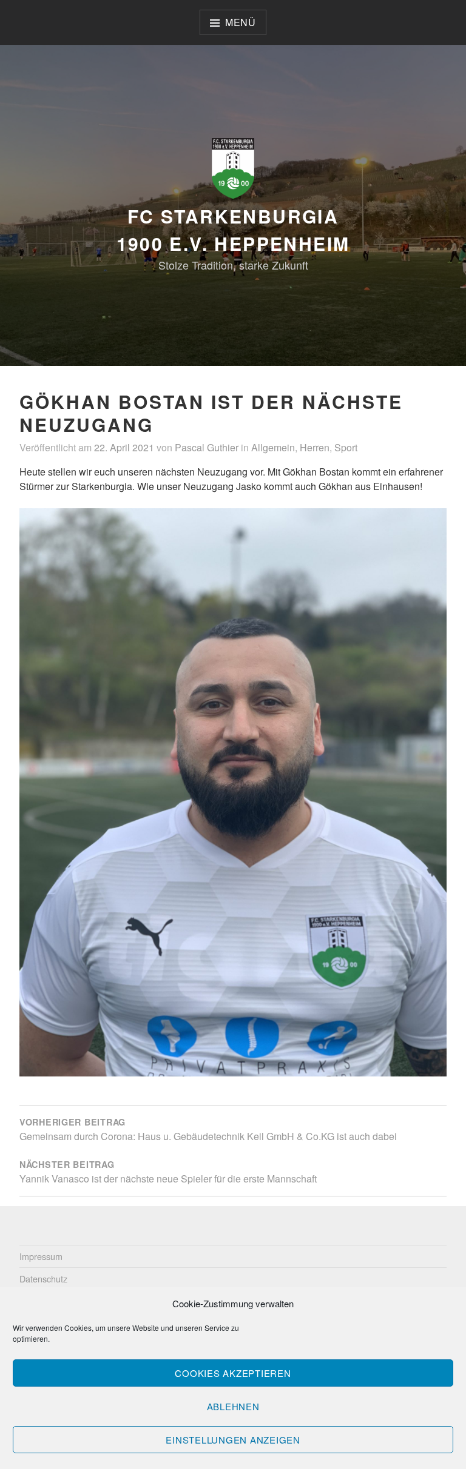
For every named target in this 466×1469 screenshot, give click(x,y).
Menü (240, 22)
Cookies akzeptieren (233, 1373)
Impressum (40, 1256)
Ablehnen (233, 1406)
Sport (345, 447)
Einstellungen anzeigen (233, 1439)
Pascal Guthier (206, 447)
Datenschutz (43, 1278)
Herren (314, 447)
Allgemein (273, 447)
